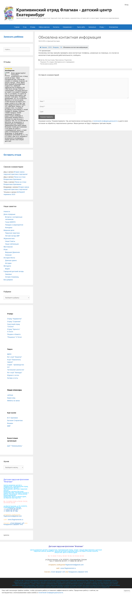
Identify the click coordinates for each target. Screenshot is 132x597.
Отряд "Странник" (14, 321)
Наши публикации (12, 244)
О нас (25, 27)
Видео (7, 269)
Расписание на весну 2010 (48, 64)
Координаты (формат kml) (13, 524)
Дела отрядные (9, 214)
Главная (16, 27)
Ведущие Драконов (12, 252)
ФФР (9, 426)
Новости (7, 211)
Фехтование (8, 247)
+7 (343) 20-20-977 (14, 509)
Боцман (10, 423)
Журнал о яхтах (13, 375)
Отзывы (32, 27)
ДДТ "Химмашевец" (14, 446)
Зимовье (8, 274)
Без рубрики (8, 280)
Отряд (101, 27)
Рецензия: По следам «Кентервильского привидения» (57, 62)
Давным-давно (11, 260)
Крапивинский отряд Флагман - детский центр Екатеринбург (64, 12)
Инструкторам (50, 60)
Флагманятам (113, 27)
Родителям (68, 60)
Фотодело (7, 266)
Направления (67, 27)
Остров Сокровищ (12, 277)
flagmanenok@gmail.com (13, 516)
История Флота (9, 258)
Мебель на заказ (13, 401)
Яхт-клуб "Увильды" (14, 372)
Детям (42, 60)
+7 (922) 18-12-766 (11, 511)
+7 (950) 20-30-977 (11, 510)
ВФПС (9, 354)
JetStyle (10, 395)
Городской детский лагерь (14, 271)
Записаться (92, 27)
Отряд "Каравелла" (14, 319)
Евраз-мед (11, 398)
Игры (6, 249)
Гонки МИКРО (10, 222)
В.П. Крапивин (12, 418)
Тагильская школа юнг (15, 370)
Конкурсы (8, 227)
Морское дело (9, 230)
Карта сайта (81, 27)
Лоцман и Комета (13, 334)
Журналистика (9, 238)
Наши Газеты (10, 241)
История (8, 263)
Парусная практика (12, 233)
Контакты (56, 27)
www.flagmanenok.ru (15, 519)
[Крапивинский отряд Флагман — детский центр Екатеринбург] (9, 13)
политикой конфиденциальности (105, 121)
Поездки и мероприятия (14, 225)
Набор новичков (44, 27)
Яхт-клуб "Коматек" (14, 357)
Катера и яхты (12, 378)
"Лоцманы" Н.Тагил (14, 337)
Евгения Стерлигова (15, 420)
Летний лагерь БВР (12, 236)
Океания (8, 255)
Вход (126, 5)
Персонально (59, 60)
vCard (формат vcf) (17, 523)
